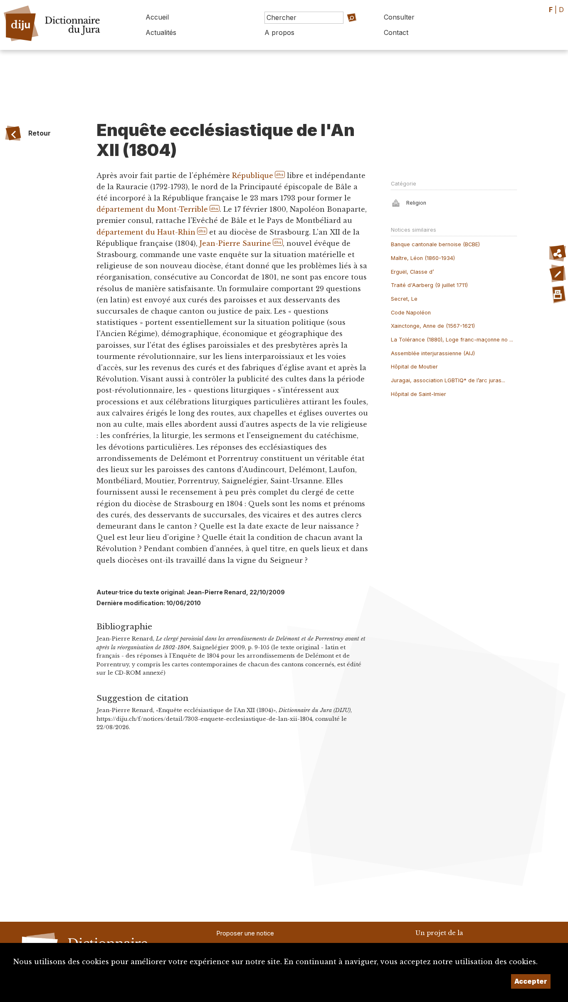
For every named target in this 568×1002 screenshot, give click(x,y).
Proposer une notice (245, 933)
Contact (396, 32)
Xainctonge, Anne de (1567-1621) (433, 326)
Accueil (157, 17)
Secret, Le (404, 299)
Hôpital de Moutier (414, 367)
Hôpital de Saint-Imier (418, 394)
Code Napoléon (411, 312)
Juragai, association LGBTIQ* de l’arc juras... (448, 380)
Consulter (399, 17)
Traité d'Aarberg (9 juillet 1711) (429, 285)
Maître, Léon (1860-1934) (423, 258)
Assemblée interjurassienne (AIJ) (433, 353)
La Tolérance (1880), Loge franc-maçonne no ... (452, 339)
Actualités (161, 32)
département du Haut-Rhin (145, 232)
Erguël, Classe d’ (412, 272)
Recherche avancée (339, 29)
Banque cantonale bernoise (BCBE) (435, 244)
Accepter (530, 981)
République (252, 175)
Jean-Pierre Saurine (235, 243)
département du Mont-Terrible (152, 209)
